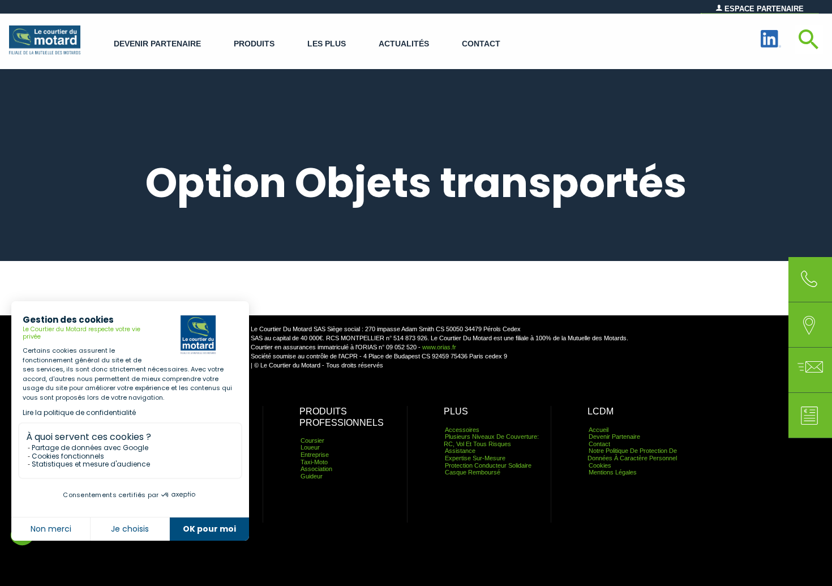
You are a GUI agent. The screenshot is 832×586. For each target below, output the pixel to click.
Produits (254, 44)
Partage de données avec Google (90, 447)
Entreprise (315, 454)
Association (316, 468)
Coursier (312, 440)
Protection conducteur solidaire (488, 465)
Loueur (310, 447)
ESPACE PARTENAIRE (763, 9)
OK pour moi (209, 528)
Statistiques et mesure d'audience (91, 464)
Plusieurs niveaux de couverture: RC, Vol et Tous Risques (491, 440)
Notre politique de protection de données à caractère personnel (632, 454)
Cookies (600, 465)
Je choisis (130, 528)
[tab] (809, 325)
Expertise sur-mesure (475, 458)
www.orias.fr (439, 347)
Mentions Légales (613, 472)
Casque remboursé (472, 472)
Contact (481, 44)
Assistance (460, 450)
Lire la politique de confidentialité (79, 412)
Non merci (51, 528)
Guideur (312, 476)
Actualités (404, 44)
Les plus (326, 44)
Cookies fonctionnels (68, 456)
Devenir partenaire (157, 44)
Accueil (598, 429)
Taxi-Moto (314, 462)
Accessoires (462, 429)
